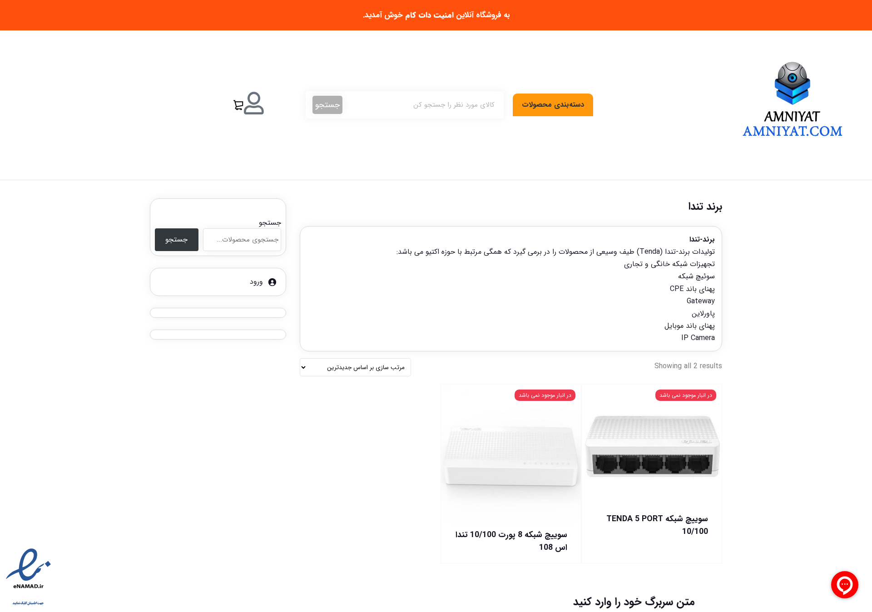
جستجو (327, 105)
